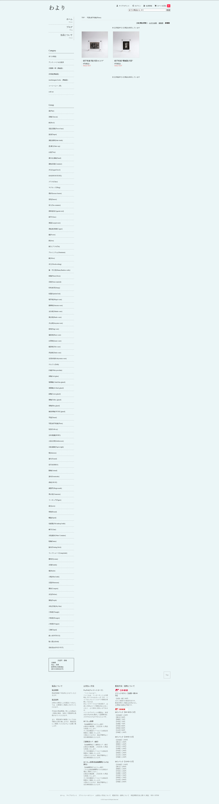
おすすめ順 (153, 23)
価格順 (161, 23)
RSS (152, 795)
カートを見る (163, 6)
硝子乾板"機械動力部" (123, 61)
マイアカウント (124, 6)
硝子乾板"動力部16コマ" (93, 61)
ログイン (138, 6)
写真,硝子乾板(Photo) (94, 17)
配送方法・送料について (120, 795)
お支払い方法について (103, 795)
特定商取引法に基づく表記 (140, 795)
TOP (83, 17)
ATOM (156, 795)
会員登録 (149, 6)
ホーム (62, 795)
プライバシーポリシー (86, 795)
